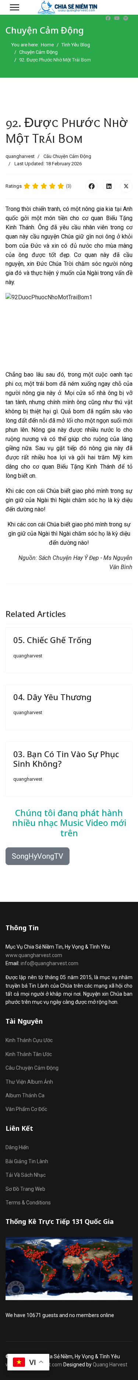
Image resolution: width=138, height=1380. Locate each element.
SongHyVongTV (37, 856)
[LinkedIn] (109, 186)
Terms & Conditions (28, 1203)
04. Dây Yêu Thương (52, 696)
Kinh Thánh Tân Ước (29, 1054)
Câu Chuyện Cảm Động (67, 156)
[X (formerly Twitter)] (126, 186)
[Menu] (14, 7)
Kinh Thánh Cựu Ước (29, 1040)
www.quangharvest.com (34, 955)
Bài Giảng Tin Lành (27, 1161)
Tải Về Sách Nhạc (26, 1175)
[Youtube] (117, 18)
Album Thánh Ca (25, 1095)
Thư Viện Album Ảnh (29, 1082)
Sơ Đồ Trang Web (25, 1189)
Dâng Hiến (17, 1147)
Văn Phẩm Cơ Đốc (26, 1109)
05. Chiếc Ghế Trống (52, 639)
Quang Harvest (110, 1364)
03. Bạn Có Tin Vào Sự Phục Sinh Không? (66, 758)
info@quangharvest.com (49, 963)
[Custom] (125, 18)
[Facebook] (108, 18)
